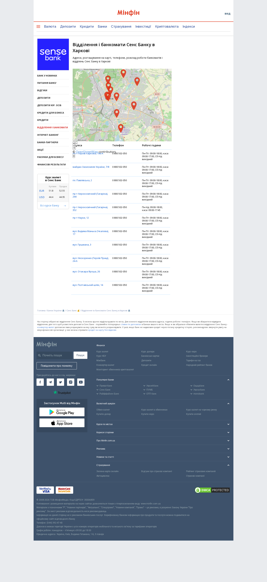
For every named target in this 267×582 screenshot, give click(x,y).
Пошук (80, 355)
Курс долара (147, 351)
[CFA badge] (83, 490)
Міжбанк (100, 360)
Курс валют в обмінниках (154, 409)
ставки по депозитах (131, 324)
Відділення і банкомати (52, 127)
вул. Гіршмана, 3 (82, 244)
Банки (102, 26)
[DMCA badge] (212, 490)
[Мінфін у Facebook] (40, 382)
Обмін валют (103, 409)
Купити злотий (193, 414)
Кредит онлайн (149, 365)
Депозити (68, 26)
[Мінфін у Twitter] (60, 382)
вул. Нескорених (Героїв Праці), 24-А (91, 259)
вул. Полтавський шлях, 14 (88, 285)
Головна (41, 310)
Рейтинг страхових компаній (201, 471)
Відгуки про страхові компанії (156, 471)
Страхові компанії (195, 476)
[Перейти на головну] (133, 13)
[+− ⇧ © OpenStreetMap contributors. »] (122, 105)
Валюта (50, 26)
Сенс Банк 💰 (73, 310)
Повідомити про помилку (56, 365)
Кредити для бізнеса (50, 112)
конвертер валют (45, 327)
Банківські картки (150, 356)
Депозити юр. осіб (49, 105)
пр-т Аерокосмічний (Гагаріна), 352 (90, 209)
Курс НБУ (101, 356)
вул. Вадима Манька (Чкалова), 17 (91, 232)
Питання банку (46, 82)
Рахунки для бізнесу (50, 157)
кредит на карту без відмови (102, 330)
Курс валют (102, 351)
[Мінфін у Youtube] (80, 382)
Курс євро (191, 351)
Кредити (87, 26)
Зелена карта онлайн (107, 471)
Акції (40, 149)
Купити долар (103, 414)
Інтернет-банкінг (48, 134)
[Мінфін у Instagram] (70, 382)
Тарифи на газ (193, 360)
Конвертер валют (105, 365)
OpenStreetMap (87, 152)
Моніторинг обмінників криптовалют (115, 369)
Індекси (189, 26)
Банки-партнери (47, 142)
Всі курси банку (49, 205)
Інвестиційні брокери (197, 356)
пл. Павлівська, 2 (82, 180)
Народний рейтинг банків (199, 365)
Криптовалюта (167, 26)
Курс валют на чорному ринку (201, 409)
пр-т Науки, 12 (81, 217)
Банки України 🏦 (56, 310)
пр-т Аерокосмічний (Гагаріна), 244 (90, 195)
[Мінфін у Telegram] (50, 382)
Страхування (121, 26)
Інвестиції (143, 26)
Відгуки (42, 90)
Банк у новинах (47, 75)
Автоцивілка (102, 476)
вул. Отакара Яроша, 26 (86, 271)
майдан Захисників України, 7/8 (91, 166)
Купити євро (147, 414)
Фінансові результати (51, 164)
